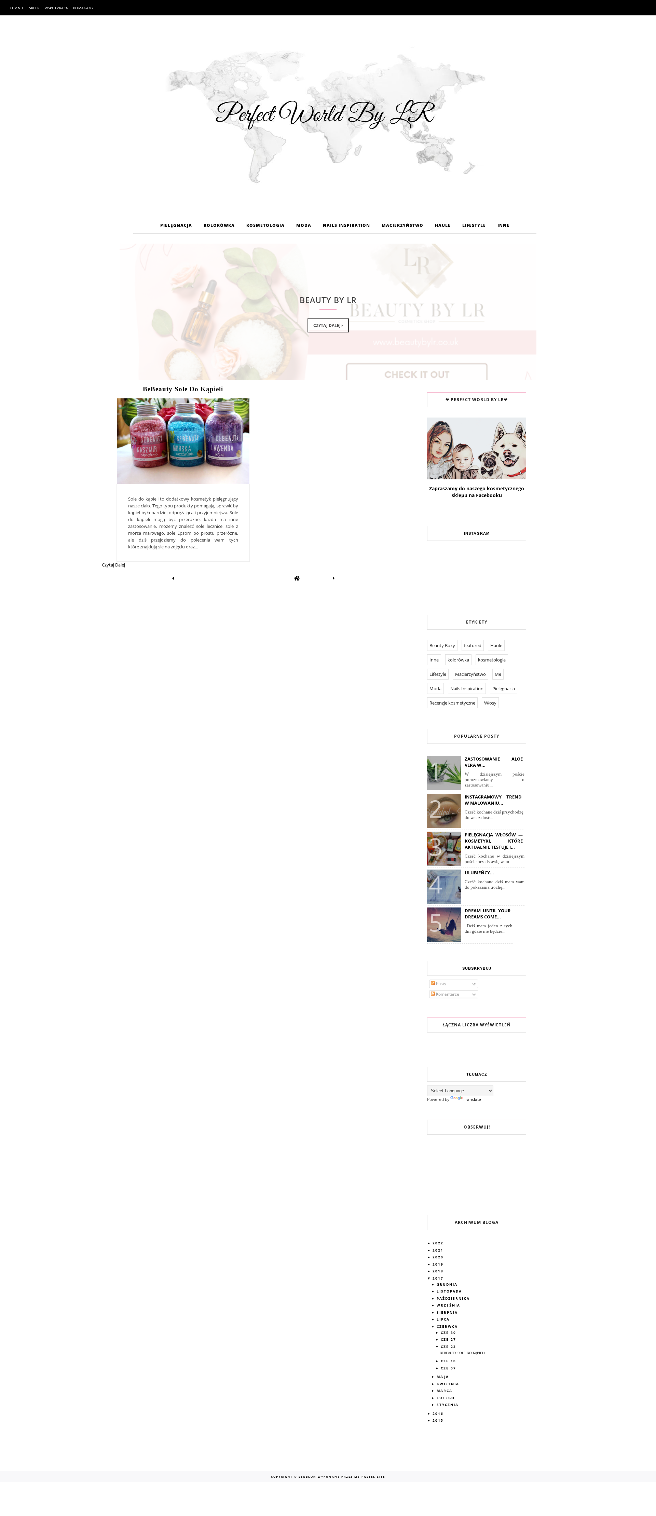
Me (498, 674)
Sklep (34, 7)
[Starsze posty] (334, 578)
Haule (496, 645)
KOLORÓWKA (219, 225)
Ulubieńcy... (479, 873)
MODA (303, 225)
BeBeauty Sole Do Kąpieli (183, 389)
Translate (472, 1099)
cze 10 (449, 1360)
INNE (503, 225)
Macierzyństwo (470, 674)
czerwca (448, 1326)
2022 (439, 1243)
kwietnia (449, 1383)
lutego (446, 1397)
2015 (439, 1420)
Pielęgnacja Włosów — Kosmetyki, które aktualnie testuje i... (494, 841)
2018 (439, 1271)
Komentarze (447, 994)
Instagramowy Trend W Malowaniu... (493, 800)
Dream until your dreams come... (488, 913)
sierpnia (448, 1312)
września (449, 1305)
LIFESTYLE (474, 225)
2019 (439, 1264)
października (454, 1298)
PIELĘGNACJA (176, 225)
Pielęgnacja (503, 688)
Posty (440, 983)
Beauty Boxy (442, 645)
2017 (439, 1278)
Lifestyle (437, 674)
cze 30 (449, 1332)
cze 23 (449, 1346)
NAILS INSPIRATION (346, 225)
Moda (435, 688)
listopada (450, 1291)
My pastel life (369, 1476)
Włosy (490, 703)
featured (472, 645)
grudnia (448, 1284)
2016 (439, 1413)
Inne (434, 660)
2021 (439, 1250)
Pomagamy (83, 7)
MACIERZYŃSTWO (402, 225)
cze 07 (449, 1368)
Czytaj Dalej (113, 565)
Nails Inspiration (466, 688)
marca (445, 1390)
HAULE (443, 225)
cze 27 (449, 1339)
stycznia (448, 1404)
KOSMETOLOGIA (265, 225)
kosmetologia (492, 660)
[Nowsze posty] (173, 578)
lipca (444, 1319)
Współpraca (56, 7)
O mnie (17, 7)
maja (444, 1376)
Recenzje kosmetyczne (452, 703)
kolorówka (458, 660)
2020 (439, 1257)
